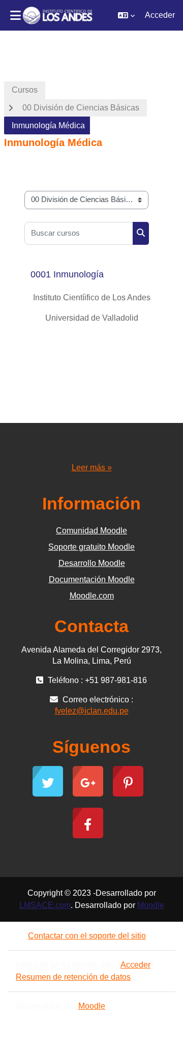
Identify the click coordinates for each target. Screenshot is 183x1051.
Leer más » (92, 467)
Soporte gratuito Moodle (91, 547)
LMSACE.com (45, 905)
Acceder (160, 15)
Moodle (150, 905)
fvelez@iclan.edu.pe (92, 710)
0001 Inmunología (67, 274)
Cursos (25, 90)
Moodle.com (92, 595)
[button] (126, 15)
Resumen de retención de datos (73, 977)
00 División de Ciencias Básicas (80, 107)
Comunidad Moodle (91, 530)
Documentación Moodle (92, 579)
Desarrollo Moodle (91, 563)
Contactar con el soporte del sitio (87, 935)
